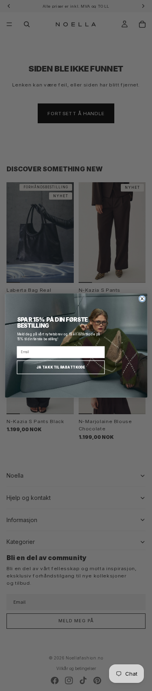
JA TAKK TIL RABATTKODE (60, 367)
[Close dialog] (142, 299)
